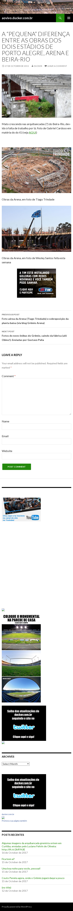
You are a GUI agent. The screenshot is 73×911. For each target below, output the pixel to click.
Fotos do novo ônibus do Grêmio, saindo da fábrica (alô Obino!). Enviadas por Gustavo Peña (34, 335)
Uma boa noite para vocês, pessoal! (21, 868)
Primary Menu (68, 18)
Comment (9, 376)
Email (5, 436)
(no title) (6, 887)
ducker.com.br (8, 814)
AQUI (32, 132)
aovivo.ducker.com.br (17, 18)
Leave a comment (57, 66)
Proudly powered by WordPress (17, 906)
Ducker (38, 66)
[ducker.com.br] (3, 817)
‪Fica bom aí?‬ (8, 858)
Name (5, 421)
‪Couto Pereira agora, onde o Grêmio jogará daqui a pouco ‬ (33, 877)
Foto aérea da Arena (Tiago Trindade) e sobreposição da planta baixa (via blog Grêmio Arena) (35, 318)
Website (7, 451)
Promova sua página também (14, 821)
